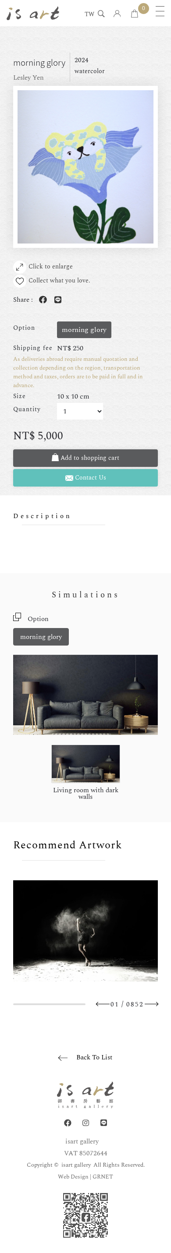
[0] (134, 14)
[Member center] (117, 14)
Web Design (73, 1176)
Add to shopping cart (89, 457)
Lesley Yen (28, 78)
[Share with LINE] (56, 300)
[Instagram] (86, 1123)
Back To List (94, 1057)
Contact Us (89, 477)
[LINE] (104, 1123)
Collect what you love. (59, 280)
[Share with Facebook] (41, 300)
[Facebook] (68, 1123)
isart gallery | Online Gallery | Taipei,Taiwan (33, 13)
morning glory (41, 637)
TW (89, 15)
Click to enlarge (50, 266)
